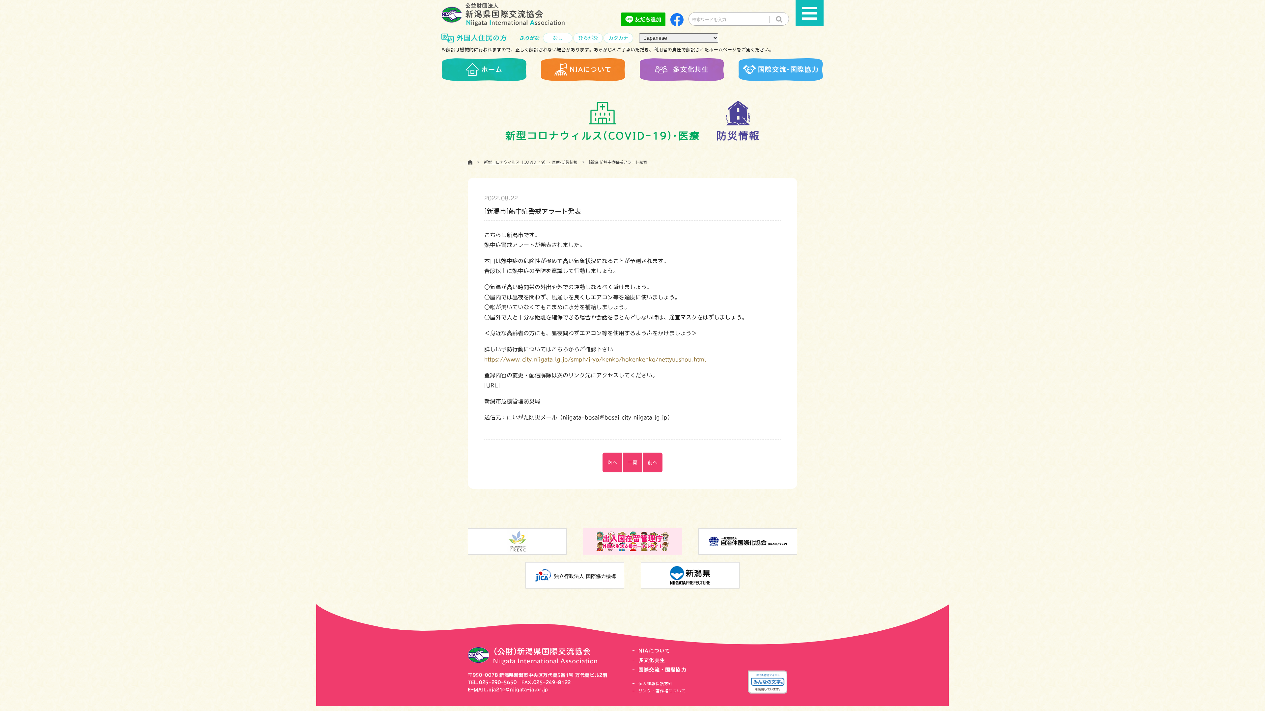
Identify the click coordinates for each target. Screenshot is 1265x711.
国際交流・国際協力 (662, 669)
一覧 (632, 462)
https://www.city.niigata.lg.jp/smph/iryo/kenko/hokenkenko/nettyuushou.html (595, 359)
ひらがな (588, 38)
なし (558, 38)
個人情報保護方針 (655, 684)
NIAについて (654, 650)
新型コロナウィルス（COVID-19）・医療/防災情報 (530, 162)
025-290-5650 (498, 682)
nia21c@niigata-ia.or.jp (518, 689)
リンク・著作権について (662, 691)
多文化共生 (651, 660)
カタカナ (618, 38)
